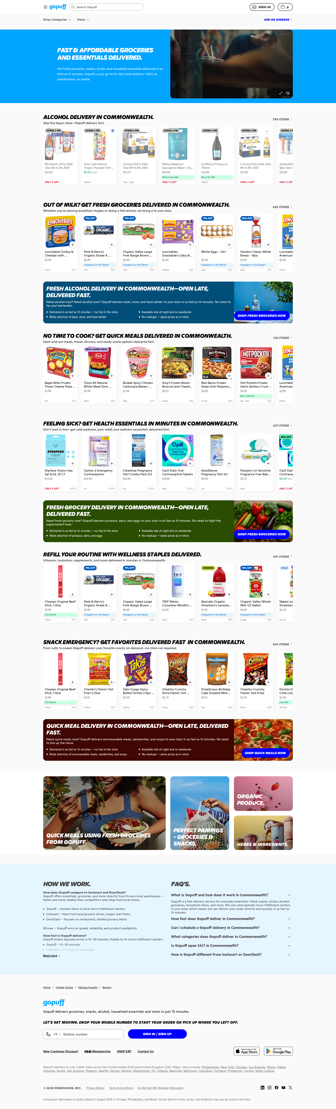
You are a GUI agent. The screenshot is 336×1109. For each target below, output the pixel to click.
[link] (57, 7)
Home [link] (47, 987)
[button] (285, 7)
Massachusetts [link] (87, 987)
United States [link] (64, 987)
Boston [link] (107, 987)
